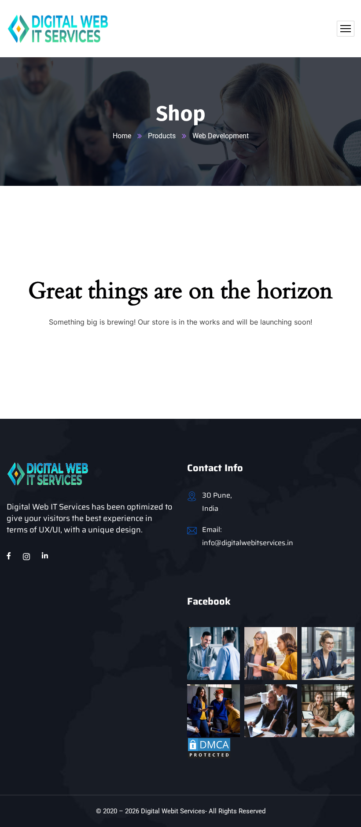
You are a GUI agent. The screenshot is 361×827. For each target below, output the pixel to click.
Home (122, 136)
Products (162, 136)
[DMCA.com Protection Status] (209, 747)
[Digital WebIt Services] (58, 29)
